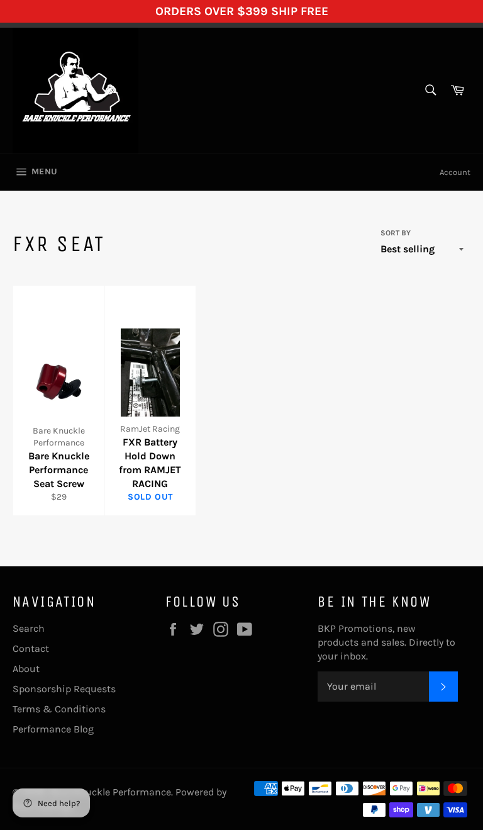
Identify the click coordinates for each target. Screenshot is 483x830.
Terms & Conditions (59, 709)
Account (455, 172)
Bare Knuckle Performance (110, 792)
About (26, 669)
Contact (31, 648)
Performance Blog (53, 729)
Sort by (395, 232)
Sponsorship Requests (64, 689)
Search (29, 628)
